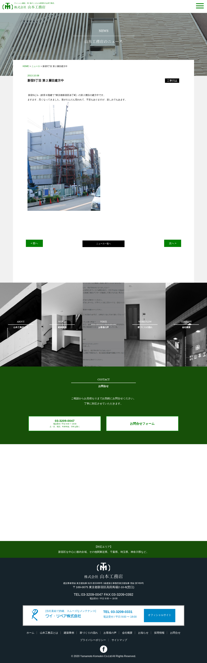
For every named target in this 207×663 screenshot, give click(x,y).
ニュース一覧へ (103, 243)
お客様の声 (110, 632)
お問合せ (175, 632)
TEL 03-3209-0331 (117, 612)
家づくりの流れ (89, 632)
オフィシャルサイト (159, 615)
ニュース (36, 66)
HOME (26, 66)
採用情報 (159, 632)
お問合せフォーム (142, 423)
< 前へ (34, 243)
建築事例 (69, 632)
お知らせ (143, 632)
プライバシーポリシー (93, 640)
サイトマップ (119, 640)
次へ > (172, 243)
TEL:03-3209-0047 (88, 594)
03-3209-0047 (65, 423)
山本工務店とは (49, 632)
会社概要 (127, 632)
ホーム (30, 632)
